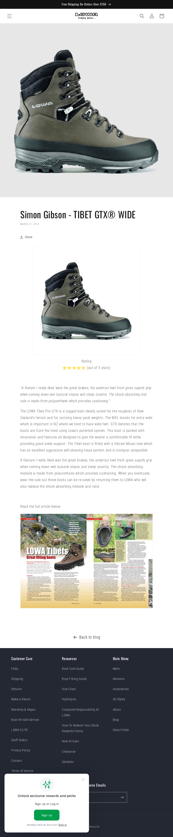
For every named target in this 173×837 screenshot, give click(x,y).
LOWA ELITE (19, 730)
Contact (16, 760)
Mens (116, 668)
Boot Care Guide (73, 668)
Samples (67, 762)
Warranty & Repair (23, 709)
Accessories (121, 689)
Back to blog (89, 637)
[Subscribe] (122, 797)
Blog (116, 720)
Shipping (17, 679)
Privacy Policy (20, 750)
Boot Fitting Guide (74, 679)
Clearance (68, 751)
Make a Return (21, 699)
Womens (119, 679)
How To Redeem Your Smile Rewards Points (80, 728)
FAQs (14, 668)
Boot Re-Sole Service (25, 720)
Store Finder (121, 730)
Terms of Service (22, 771)
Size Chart (69, 689)
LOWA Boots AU (91, 826)
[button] (9, 16)
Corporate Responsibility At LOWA (80, 712)
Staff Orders (19, 740)
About (117, 709)
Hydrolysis (69, 699)
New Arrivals (70, 741)
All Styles (119, 699)
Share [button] (28, 237)
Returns (16, 689)
